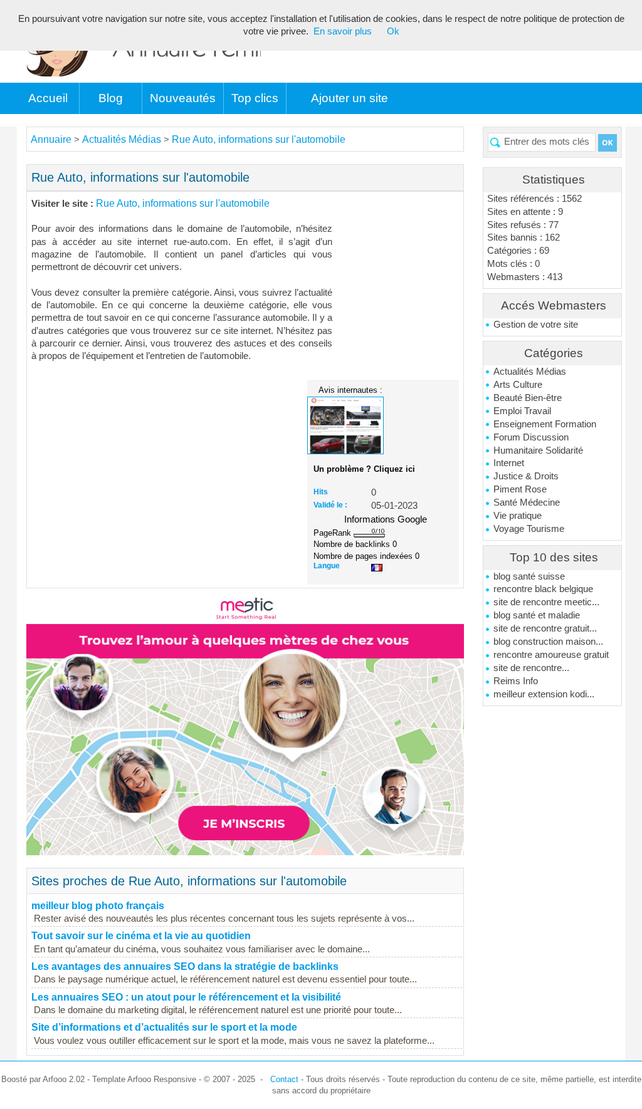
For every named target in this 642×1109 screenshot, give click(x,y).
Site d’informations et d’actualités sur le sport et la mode (164, 1027)
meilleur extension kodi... (543, 694)
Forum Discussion (531, 437)
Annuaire (51, 139)
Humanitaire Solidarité (538, 450)
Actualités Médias (529, 372)
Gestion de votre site (535, 325)
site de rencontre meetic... (546, 602)
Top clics (254, 98)
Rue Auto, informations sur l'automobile (258, 139)
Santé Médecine (526, 502)
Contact (284, 1079)
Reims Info (515, 681)
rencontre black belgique (543, 589)
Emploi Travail (522, 411)
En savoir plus (342, 31)
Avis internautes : (350, 389)
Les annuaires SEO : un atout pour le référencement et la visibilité (186, 997)
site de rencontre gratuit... (545, 628)
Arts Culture (517, 385)
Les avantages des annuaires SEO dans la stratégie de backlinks (185, 966)
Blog (110, 98)
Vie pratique (517, 516)
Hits (320, 492)
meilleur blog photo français (97, 905)
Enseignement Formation (544, 424)
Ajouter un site (349, 98)
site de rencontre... (531, 668)
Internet (508, 463)
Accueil (48, 98)
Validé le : (330, 505)
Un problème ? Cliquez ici (364, 469)
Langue (326, 566)
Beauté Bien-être (527, 398)
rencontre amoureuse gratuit (551, 655)
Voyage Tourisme (528, 529)
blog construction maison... (548, 642)
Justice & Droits (526, 476)
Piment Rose (520, 489)
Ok (393, 31)
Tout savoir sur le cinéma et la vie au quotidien (141, 935)
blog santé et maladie (536, 615)
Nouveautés (183, 98)
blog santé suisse (529, 576)
